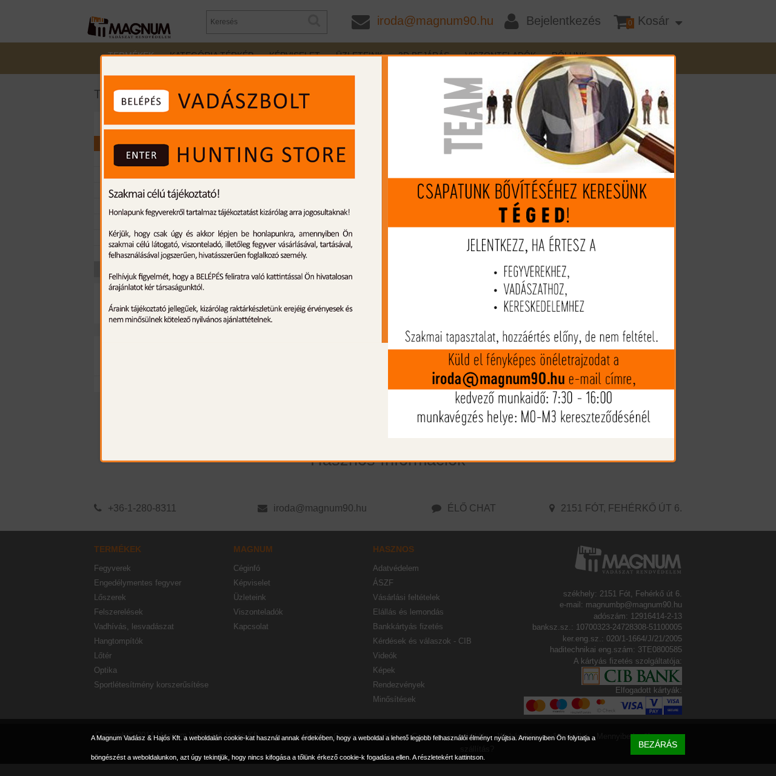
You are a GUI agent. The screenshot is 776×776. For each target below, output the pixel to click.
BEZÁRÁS (657, 744)
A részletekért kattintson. (448, 757)
